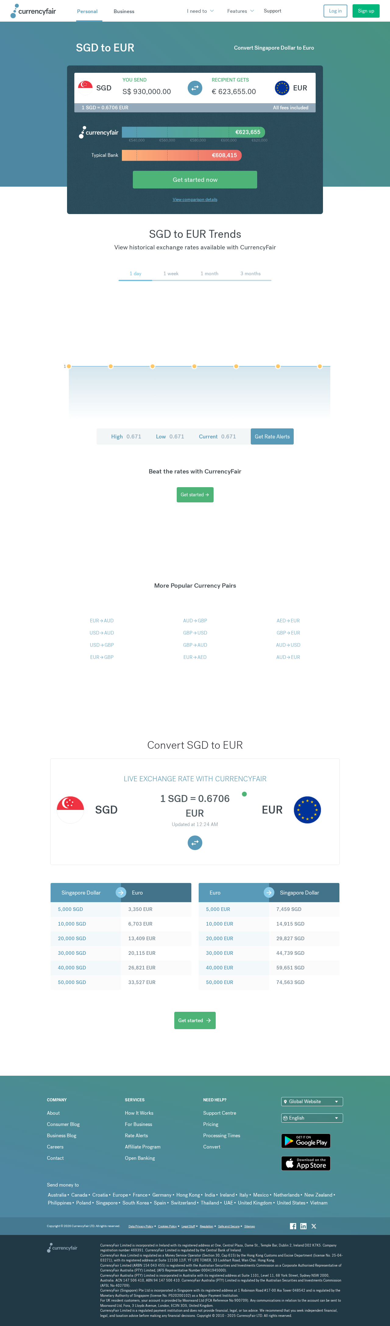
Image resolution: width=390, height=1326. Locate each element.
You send (134, 80)
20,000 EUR (219, 938)
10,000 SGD (72, 924)
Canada (79, 1195)
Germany (162, 1195)
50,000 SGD (72, 982)
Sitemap (249, 1226)
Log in (335, 11)
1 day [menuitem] (135, 273)
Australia (57, 1195)
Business (124, 11)
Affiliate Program (143, 1147)
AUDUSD (288, 645)
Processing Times (221, 1135)
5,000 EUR (218, 909)
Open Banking (140, 1158)
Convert (211, 1147)
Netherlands (287, 1195)
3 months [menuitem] (250, 273)
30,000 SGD (72, 953)
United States (291, 1203)
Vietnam (319, 1203)
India (210, 1195)
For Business (138, 1124)
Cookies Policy (167, 1226)
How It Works (139, 1113)
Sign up (366, 11)
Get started (195, 494)
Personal (87, 11)
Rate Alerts (136, 1135)
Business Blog (61, 1135)
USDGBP (102, 645)
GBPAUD (195, 645)
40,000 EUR (219, 968)
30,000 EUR (219, 953)
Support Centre (219, 1113)
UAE (228, 1203)
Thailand (210, 1203)
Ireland (227, 1195)
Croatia (100, 1195)
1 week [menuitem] (171, 273)
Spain (160, 1203)
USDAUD (102, 633)
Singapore (107, 1203)
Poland (83, 1203)
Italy (243, 1195)
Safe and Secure (228, 1226)
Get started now (195, 179)
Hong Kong (188, 1195)
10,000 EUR (219, 924)
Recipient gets (230, 80)
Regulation (206, 1226)
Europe (120, 1195)
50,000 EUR (219, 982)
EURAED (195, 657)
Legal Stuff (188, 1226)
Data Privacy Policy (141, 1226)
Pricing (210, 1124)
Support (272, 11)
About (53, 1113)
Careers (55, 1147)
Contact (55, 1158)
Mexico (261, 1195)
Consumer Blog (63, 1124)
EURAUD (102, 620)
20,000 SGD (72, 938)
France (140, 1195)
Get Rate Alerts (272, 436)
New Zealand (318, 1195)
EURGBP (102, 657)
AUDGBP (195, 620)
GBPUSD (195, 633)
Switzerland (183, 1203)
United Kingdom (255, 1203)
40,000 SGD (72, 968)
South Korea (135, 1203)
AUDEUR (288, 657)
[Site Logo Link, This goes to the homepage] (41, 11)
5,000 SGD (70, 909)
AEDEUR (288, 620)
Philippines (59, 1203)
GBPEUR (288, 633)
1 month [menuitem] (209, 273)
